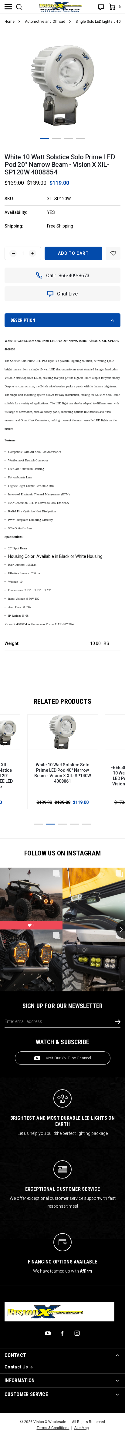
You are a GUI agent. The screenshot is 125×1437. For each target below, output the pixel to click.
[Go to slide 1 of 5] (38, 824)
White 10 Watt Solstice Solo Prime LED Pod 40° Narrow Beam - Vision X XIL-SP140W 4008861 (62, 773)
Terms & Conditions (53, 1428)
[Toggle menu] (8, 7)
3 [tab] (68, 138)
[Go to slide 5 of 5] (86, 824)
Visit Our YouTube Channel (68, 1058)
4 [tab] (80, 138)
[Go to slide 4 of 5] (74, 824)
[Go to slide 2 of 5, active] (50, 824)
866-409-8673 (74, 275)
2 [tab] (56, 138)
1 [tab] (44, 138)
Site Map (81, 1428)
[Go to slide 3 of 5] (62, 824)
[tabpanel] (62, 86)
